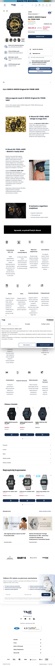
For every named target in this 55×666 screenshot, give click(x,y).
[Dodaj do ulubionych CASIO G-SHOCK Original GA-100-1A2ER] (33, 408)
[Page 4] (27, 438)
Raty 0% (42, 49)
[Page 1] (22, 438)
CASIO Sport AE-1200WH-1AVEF (10, 491)
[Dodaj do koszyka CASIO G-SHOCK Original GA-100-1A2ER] (27, 434)
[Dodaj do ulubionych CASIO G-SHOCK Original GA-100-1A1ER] (18, 408)
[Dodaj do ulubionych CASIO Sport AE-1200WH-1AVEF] (17, 475)
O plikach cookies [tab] (45, 324)
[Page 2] (24, 438)
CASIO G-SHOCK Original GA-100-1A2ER (26, 423)
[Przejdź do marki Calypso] (45, 558)
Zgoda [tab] (9, 324)
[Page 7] (32, 438)
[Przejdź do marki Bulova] (33, 558)
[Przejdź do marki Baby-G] (21, 558)
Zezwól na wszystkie (45, 344)
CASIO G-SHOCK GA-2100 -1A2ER (41, 423)
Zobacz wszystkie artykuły (45, 511)
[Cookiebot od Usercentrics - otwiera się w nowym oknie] (47, 320)
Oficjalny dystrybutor (33, 14)
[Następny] (24, 24)
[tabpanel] (27, 263)
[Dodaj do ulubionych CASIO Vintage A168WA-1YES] (51, 475)
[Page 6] (30, 438)
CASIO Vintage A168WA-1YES (42, 491)
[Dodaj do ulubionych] (7, 11)
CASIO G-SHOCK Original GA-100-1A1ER (11, 423)
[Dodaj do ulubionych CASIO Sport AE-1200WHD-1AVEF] (34, 475)
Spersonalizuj (26, 344)
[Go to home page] (13, 5)
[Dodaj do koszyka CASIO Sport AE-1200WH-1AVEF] (11, 500)
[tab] (27, 82)
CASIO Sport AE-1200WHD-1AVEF (27, 491)
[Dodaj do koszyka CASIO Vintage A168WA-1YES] (44, 500)
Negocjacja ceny (42, 53)
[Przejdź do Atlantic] (10, 558)
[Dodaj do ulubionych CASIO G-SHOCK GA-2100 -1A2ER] (48, 408)
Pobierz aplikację (40, 71)
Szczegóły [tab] (27, 324)
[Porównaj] (4, 11)
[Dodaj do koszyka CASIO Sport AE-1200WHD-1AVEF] (27, 500)
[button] (15, 24)
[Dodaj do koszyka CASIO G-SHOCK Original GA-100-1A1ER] (12, 434)
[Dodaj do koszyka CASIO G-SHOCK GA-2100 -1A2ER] (42, 434)
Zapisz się (46, 594)
